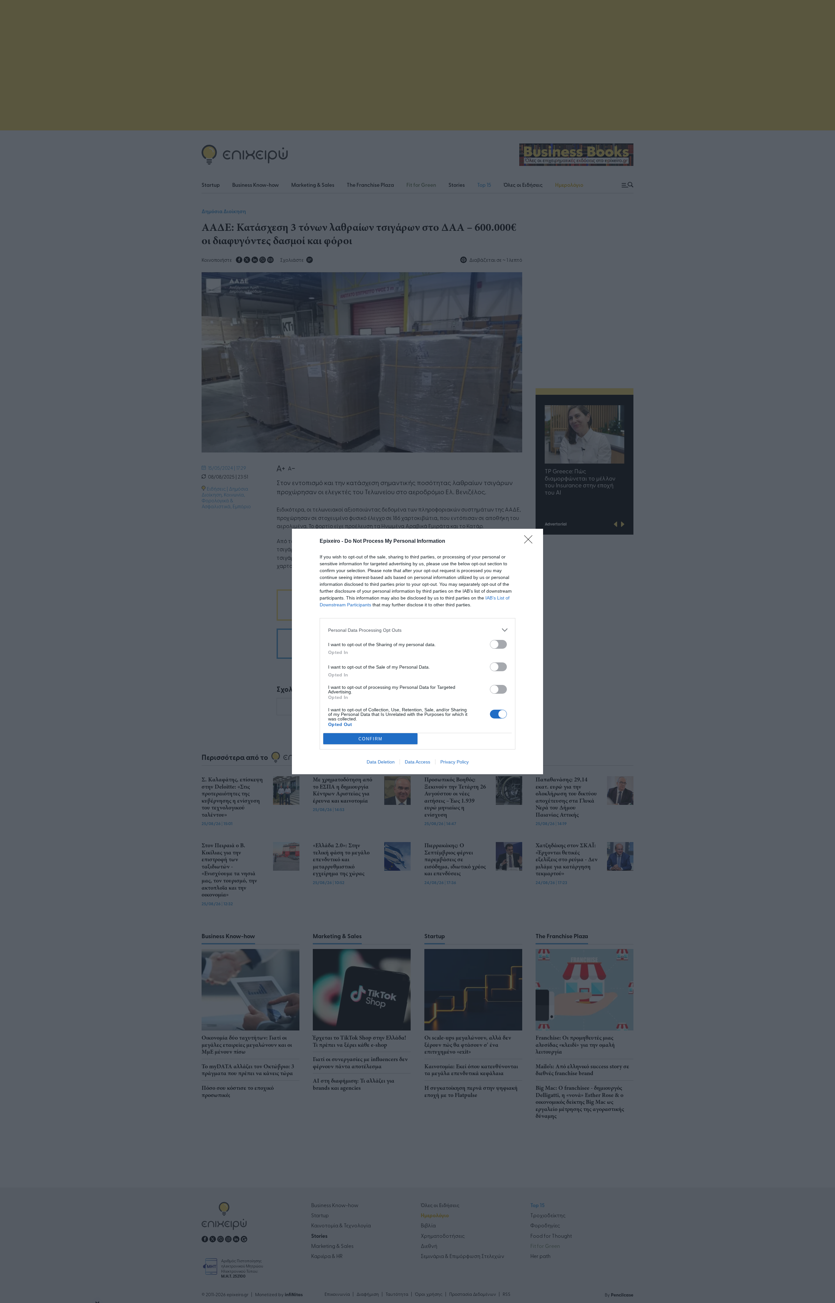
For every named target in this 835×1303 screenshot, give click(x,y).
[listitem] (417, 630)
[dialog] (417, 651)
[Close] (530, 541)
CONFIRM (370, 738)
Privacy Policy (454, 761)
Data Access (417, 761)
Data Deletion (381, 761)
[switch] (498, 644)
